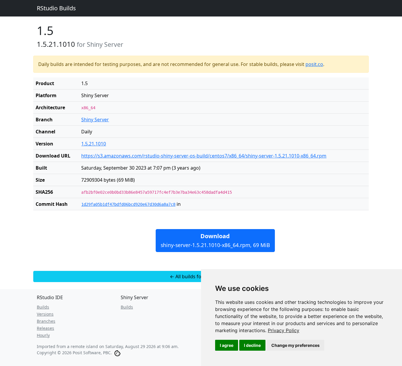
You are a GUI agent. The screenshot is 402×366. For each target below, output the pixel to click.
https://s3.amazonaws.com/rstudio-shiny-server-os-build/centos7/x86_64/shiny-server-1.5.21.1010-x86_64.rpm (203, 156)
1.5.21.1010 (93, 143)
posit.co (314, 64)
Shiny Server (95, 119)
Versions (45, 314)
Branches (46, 321)
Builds (43, 307)
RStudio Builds (56, 8)
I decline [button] (252, 345)
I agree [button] (226, 345)
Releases (45, 328)
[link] (283, 330)
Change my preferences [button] (295, 345)
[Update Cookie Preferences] (117, 352)
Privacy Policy (283, 330)
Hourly (43, 335)
